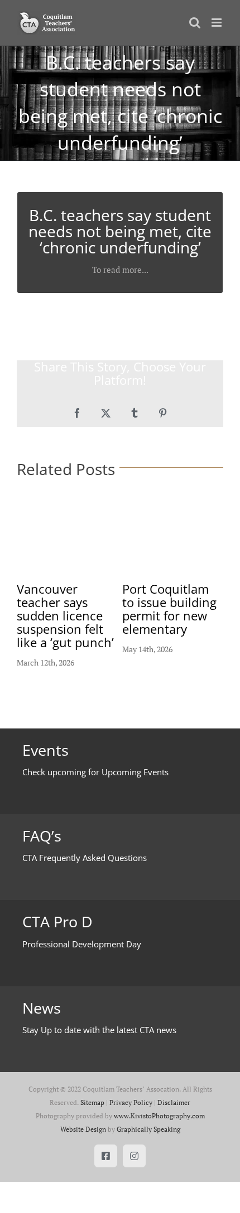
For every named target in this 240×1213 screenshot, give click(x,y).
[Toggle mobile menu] (217, 22)
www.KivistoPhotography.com (159, 1116)
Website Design (83, 1129)
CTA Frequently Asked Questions (84, 857)
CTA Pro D (57, 922)
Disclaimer (173, 1102)
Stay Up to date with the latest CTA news (99, 1029)
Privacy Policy (130, 1102)
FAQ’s (41, 836)
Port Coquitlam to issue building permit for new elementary (169, 608)
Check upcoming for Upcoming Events (95, 771)
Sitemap (92, 1102)
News (41, 1008)
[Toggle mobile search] (194, 22)
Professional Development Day (81, 944)
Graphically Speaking (148, 1129)
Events (45, 750)
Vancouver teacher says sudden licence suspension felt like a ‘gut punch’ (65, 615)
